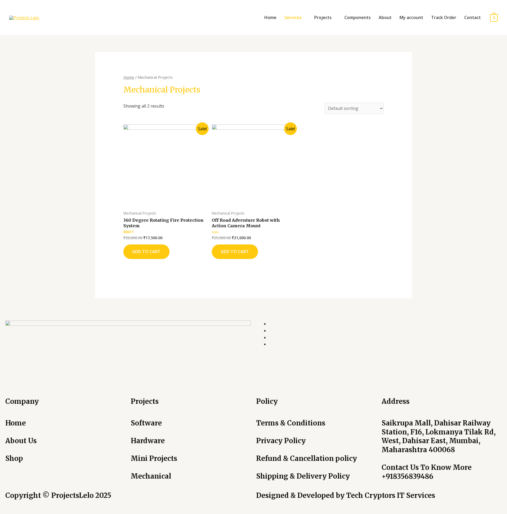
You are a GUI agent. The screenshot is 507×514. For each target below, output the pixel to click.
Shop (14, 458)
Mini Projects (154, 458)
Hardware (148, 440)
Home (270, 17)
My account (411, 17)
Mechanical (151, 476)
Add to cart (146, 251)
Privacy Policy (281, 440)
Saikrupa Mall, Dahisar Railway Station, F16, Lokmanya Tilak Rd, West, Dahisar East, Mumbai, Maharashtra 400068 (439, 436)
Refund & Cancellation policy (306, 458)
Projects (323, 17)
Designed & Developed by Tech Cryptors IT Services (345, 495)
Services (293, 17)
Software (146, 423)
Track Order (443, 17)
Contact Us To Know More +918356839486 (427, 472)
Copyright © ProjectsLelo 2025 (58, 495)
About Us (21, 440)
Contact (472, 17)
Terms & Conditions (290, 423)
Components (357, 17)
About (385, 17)
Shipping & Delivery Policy (303, 476)
